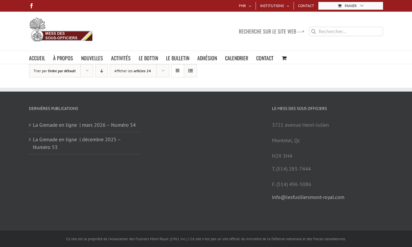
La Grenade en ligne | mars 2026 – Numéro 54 (84, 125)
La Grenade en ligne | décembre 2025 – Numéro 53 (77, 143)
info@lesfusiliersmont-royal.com (308, 197)
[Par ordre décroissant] (101, 70)
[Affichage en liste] (190, 70)
